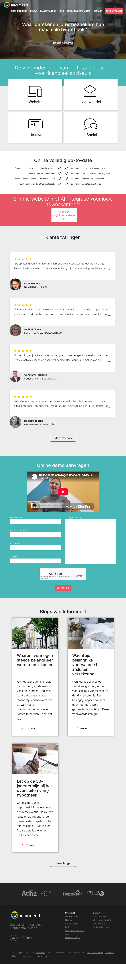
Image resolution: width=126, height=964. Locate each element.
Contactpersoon (18, 530)
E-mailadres (16, 543)
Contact (97, 11)
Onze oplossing (19, 11)
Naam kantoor (17, 517)
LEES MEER (30, 729)
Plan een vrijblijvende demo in (64, 215)
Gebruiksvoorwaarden (78, 11)
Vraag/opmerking (73, 517)
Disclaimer (40, 952)
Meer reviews (63, 438)
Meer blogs (63, 863)
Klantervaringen (48, 11)
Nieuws (33, 11)
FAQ (62, 11)
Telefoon (14, 556)
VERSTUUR (63, 588)
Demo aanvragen (114, 11)
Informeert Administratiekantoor (33, 956)
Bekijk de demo (63, 42)
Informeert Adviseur (95, 952)
